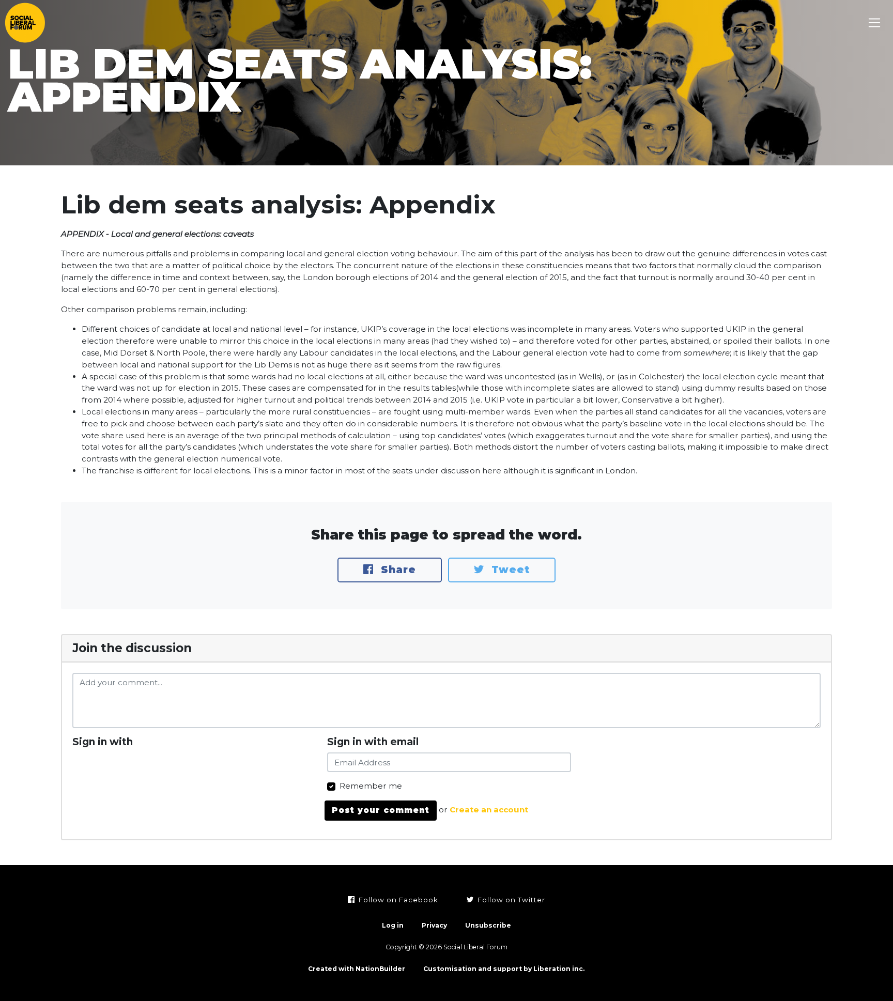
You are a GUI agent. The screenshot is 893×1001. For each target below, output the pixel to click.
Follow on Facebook (397, 900)
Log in (393, 925)
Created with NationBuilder (356, 969)
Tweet (509, 570)
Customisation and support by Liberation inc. (503, 969)
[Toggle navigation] (874, 23)
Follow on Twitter (510, 900)
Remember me (371, 786)
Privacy (434, 925)
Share (396, 570)
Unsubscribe (488, 925)
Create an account (489, 810)
